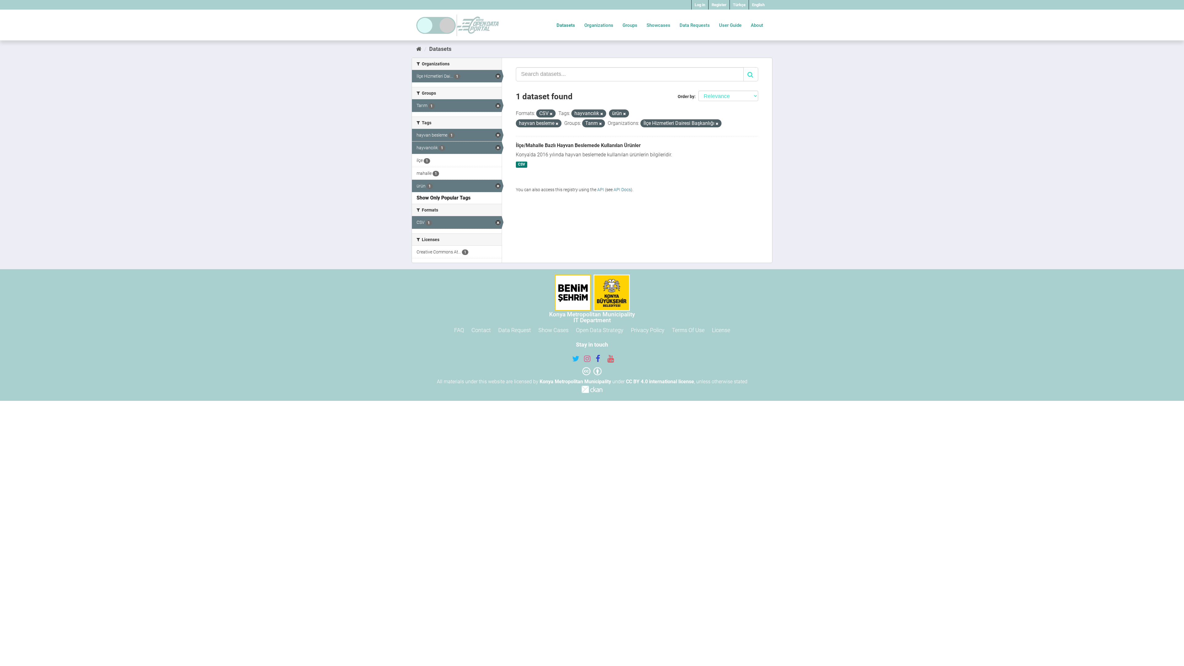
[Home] (418, 49)
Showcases (658, 25)
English (758, 4)
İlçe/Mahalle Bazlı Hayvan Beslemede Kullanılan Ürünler (578, 145)
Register (719, 4)
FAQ (459, 330)
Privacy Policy (647, 330)
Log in (700, 4)
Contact (481, 330)
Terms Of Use (688, 330)
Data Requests (695, 25)
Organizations (598, 25)
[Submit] (750, 74)
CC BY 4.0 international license (660, 381)
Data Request (514, 330)
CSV (521, 164)
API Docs (622, 189)
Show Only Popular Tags (444, 198)
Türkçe (739, 4)
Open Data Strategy (599, 330)
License (721, 330)
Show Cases (553, 330)
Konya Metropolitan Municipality (575, 381)
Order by (686, 96)
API (600, 189)
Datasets (566, 25)
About (757, 25)
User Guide (730, 25)
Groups (630, 25)
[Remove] (551, 114)
